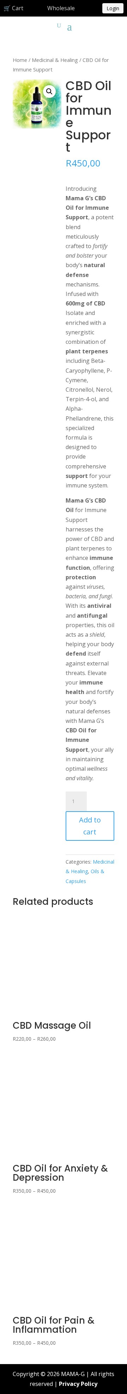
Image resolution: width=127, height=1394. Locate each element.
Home (20, 59)
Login (113, 8)
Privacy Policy (78, 1384)
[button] (49, 91)
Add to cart (90, 826)
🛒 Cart (13, 8)
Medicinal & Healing (55, 59)
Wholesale (61, 8)
